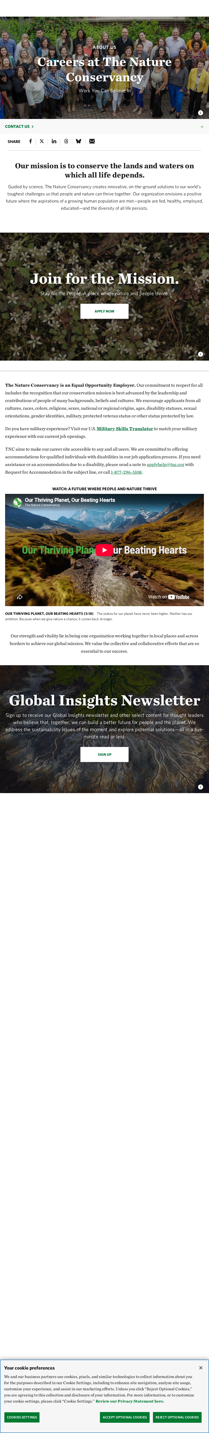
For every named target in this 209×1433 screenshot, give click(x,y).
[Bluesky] (78, 142)
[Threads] (66, 142)
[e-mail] (92, 142)
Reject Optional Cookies (177, 1417)
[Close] (200, 1367)
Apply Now (104, 311)
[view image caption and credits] (201, 111)
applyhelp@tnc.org (165, 464)
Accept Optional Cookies (125, 1417)
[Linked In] (54, 142)
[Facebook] (30, 142)
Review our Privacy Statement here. (130, 1401)
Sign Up (104, 754)
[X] (42, 142)
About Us (104, 47)
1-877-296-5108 (126, 472)
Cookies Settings (22, 1417)
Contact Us (17, 126)
